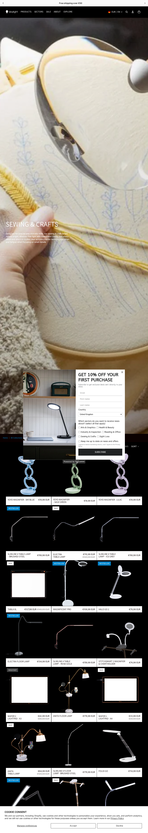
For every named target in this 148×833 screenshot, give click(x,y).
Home (5, 438)
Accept (73, 825)
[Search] (126, 12)
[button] (135, 446)
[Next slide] (47, 473)
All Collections (16, 438)
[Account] (133, 12)
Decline (119, 825)
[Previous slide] (10, 473)
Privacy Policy (117, 818)
